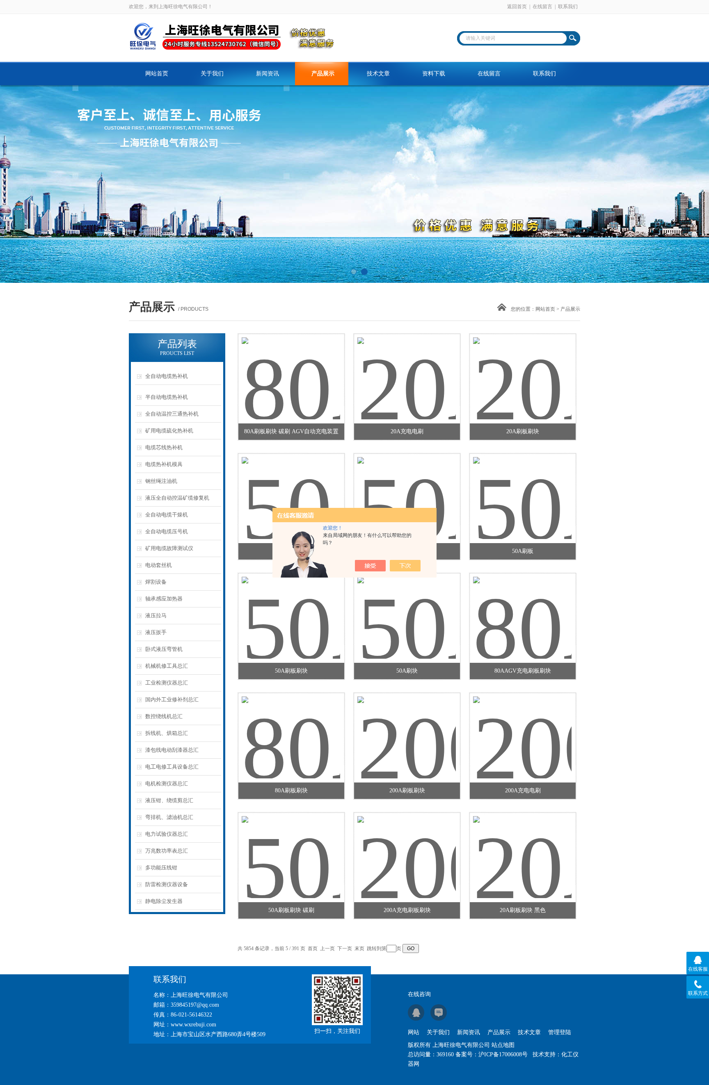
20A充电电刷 (407, 431)
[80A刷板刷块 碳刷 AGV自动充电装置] (291, 368)
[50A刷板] (522, 488)
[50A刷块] (406, 608)
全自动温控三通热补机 (172, 414)
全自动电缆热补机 (166, 376)
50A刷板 (522, 551)
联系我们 (568, 6)
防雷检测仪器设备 (166, 884)
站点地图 (503, 1045)
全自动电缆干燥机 (166, 515)
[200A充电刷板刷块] (406, 847)
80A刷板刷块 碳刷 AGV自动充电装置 (291, 431)
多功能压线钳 (161, 867)
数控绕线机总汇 (164, 716)
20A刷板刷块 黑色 (523, 910)
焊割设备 (156, 582)
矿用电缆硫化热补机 (169, 431)
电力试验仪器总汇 (166, 834)
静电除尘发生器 (164, 901)
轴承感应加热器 (164, 599)
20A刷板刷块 (522, 431)
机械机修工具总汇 (166, 666)
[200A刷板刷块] (406, 728)
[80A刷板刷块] (291, 728)
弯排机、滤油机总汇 (169, 817)
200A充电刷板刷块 (407, 910)
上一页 (327, 948)
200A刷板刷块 (407, 790)
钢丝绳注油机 (161, 481)
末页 (359, 948)
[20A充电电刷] (406, 368)
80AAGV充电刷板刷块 (522, 671)
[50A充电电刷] (291, 488)
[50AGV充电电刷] (406, 488)
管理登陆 (559, 1032)
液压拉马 (156, 615)
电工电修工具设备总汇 (172, 767)
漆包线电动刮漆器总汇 (172, 750)
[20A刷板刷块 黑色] (522, 847)
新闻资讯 (267, 74)
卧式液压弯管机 (164, 649)
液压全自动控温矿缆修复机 (177, 498)
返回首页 (517, 6)
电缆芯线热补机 (164, 447)
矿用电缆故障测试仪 (169, 548)
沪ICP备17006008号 (503, 1054)
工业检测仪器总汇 (166, 683)
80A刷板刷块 (291, 790)
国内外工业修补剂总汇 (172, 699)
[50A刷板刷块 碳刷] (291, 847)
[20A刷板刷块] (522, 368)
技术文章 (378, 74)
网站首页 (156, 74)
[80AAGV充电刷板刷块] (522, 608)
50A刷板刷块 (291, 671)
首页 (313, 948)
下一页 (344, 948)
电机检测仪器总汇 (166, 783)
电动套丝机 (158, 565)
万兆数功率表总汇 (166, 851)
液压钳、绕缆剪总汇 (169, 800)
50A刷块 (407, 671)
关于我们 (212, 74)
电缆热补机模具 (164, 464)
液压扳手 (156, 632)
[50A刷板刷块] (291, 608)
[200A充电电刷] (522, 728)
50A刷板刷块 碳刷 (291, 910)
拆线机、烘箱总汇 (166, 733)
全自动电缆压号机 (166, 531)
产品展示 (322, 74)
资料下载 (433, 74)
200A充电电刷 (523, 790)
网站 (413, 1032)
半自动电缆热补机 (166, 397)
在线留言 (542, 6)
